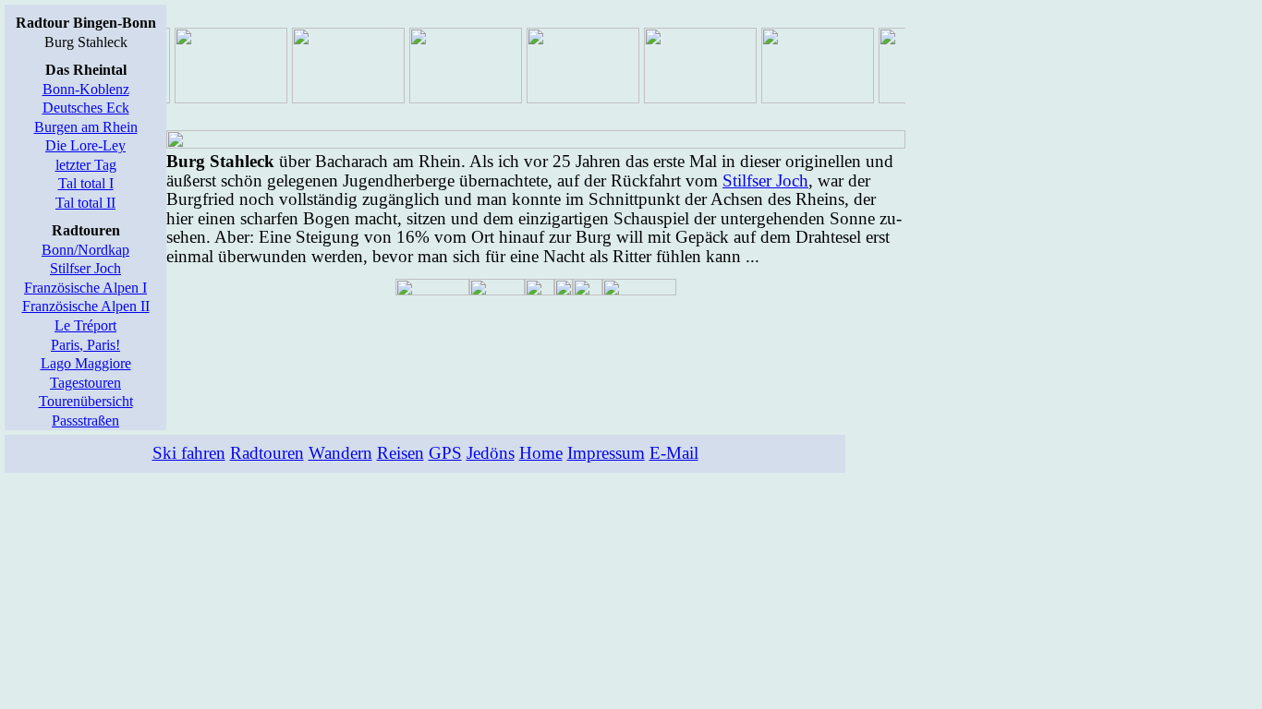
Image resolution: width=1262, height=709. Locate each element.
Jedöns (491, 453)
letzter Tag (85, 165)
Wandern (340, 453)
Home (541, 453)
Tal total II (85, 202)
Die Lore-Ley (85, 145)
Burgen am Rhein (86, 127)
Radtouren (267, 453)
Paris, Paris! (85, 345)
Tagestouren (85, 383)
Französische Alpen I (85, 287)
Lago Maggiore (86, 363)
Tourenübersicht (86, 401)
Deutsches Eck (85, 107)
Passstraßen (85, 420)
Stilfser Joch (85, 268)
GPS (445, 453)
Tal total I (86, 183)
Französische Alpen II (86, 306)
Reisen (400, 453)
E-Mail (673, 453)
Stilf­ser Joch (765, 180)
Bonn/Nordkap (85, 250)
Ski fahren (188, 453)
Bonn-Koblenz (85, 89)
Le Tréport (85, 325)
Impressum (606, 453)
